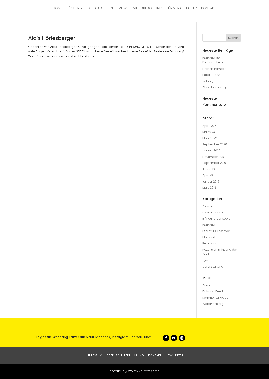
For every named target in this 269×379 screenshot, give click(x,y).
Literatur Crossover (216, 231)
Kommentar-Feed (215, 297)
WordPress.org (212, 304)
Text (205, 260)
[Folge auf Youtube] (174, 338)
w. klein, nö (210, 81)
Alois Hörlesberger (51, 38)
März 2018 (209, 187)
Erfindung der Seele (216, 219)
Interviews (119, 8)
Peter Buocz (211, 75)
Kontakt (208, 8)
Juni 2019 (208, 169)
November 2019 (213, 157)
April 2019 (208, 175)
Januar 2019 (210, 181)
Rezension (209, 243)
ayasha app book (215, 212)
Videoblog (142, 8)
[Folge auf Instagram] (182, 338)
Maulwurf (208, 237)
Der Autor (97, 8)
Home (57, 8)
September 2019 (214, 163)
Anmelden (209, 285)
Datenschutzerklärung (125, 355)
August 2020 (211, 150)
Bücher (73, 8)
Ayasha (207, 206)
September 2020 (214, 144)
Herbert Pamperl (214, 69)
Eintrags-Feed (212, 291)
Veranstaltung (212, 266)
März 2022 (209, 138)
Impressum (94, 355)
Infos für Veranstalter (176, 8)
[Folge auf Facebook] (166, 338)
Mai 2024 (208, 132)
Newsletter (174, 355)
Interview (208, 225)
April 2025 (209, 126)
